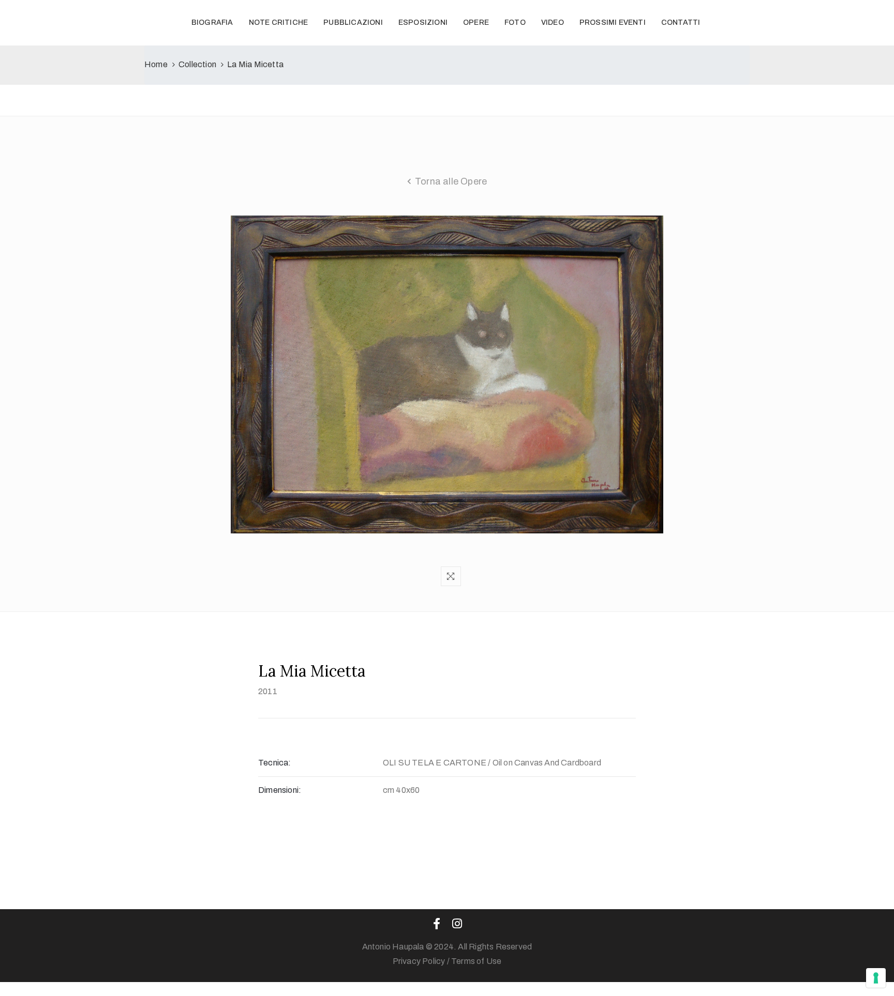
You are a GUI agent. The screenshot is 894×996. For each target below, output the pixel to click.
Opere (476, 22)
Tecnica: (274, 762)
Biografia (212, 22)
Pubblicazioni (353, 22)
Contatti (681, 22)
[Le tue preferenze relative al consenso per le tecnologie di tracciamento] (876, 978)
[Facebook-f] (436, 923)
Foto (515, 22)
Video (552, 22)
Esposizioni (423, 22)
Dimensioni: (279, 790)
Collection (197, 64)
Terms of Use (476, 961)
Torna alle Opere (451, 181)
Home (156, 64)
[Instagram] (457, 923)
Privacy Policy (419, 961)
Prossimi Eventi (612, 22)
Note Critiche (278, 22)
